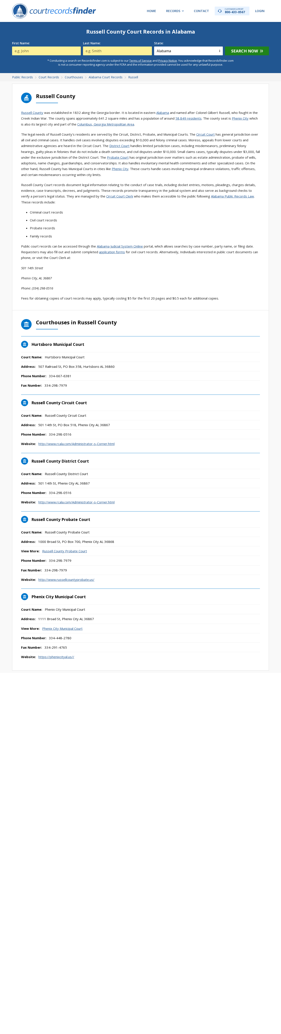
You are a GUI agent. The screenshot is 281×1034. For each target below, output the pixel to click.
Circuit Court (205, 134)
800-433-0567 (235, 11)
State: (159, 43)
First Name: (21, 43)
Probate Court (118, 157)
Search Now (244, 51)
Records (173, 11)
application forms (112, 252)
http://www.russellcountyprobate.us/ (66, 579)
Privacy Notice (167, 61)
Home (151, 11)
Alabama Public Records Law (232, 196)
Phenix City (240, 118)
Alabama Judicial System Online (120, 246)
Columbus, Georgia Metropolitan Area (105, 124)
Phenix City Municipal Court (62, 628)
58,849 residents (188, 118)
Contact (201, 11)
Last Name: (92, 43)
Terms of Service (140, 61)
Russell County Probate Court (64, 551)
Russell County (32, 112)
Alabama (162, 112)
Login (260, 11)
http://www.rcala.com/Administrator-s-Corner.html (76, 444)
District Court (119, 146)
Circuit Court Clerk (119, 196)
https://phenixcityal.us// (56, 657)
